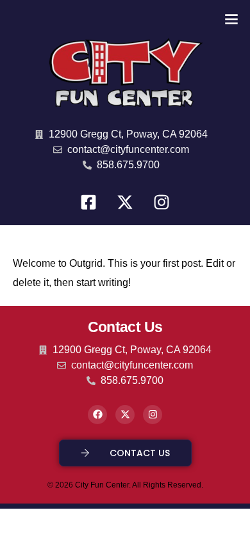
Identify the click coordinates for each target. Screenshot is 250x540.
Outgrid (86, 263)
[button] (232, 19)
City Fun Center (102, 484)
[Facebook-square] (88, 202)
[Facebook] (97, 414)
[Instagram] (161, 202)
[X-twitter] (125, 202)
